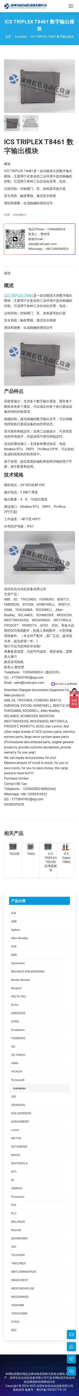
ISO (13, 1096)
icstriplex (19, 214)
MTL (14, 1171)
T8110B (14, 853)
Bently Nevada (20, 979)
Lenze (15, 1130)
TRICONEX (18, 1263)
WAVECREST (19, 1280)
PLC (14, 1213)
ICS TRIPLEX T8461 (18, 295)
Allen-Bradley (19, 938)
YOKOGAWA (19, 1313)
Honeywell (17, 1079)
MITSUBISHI (19, 1146)
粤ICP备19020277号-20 (51, 1389)
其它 (14, 1330)
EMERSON (18, 1013)
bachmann (18, 963)
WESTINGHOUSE (22, 1288)
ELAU (14, 1004)
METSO (16, 1138)
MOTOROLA (19, 1163)
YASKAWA (17, 1305)
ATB (13, 946)
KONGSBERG (20, 1121)
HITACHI (16, 1071)
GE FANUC (18, 1054)
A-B (13, 913)
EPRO (15, 1021)
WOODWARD (20, 1296)
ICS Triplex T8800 (66, 858)
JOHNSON (18, 1105)
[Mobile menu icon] (71, 6)
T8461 (31, 853)
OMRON (16, 1188)
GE (13, 1046)
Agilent (15, 929)
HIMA (14, 1063)
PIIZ (13, 1205)
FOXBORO (18, 1038)
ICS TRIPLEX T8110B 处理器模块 (50, 862)
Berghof (16, 988)
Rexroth (16, 1230)
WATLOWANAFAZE (23, 1271)
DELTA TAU (18, 996)
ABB (14, 921)
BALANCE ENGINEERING (28, 971)
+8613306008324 (56, 249)
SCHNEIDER (19, 1238)
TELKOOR (18, 1255)
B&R (14, 954)
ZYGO (15, 1321)
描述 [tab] (7, 273)
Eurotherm (18, 1029)
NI (12, 1180)
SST (14, 1246)
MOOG (15, 1155)
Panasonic (18, 1196)
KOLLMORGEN (21, 1113)
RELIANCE (18, 1221)
